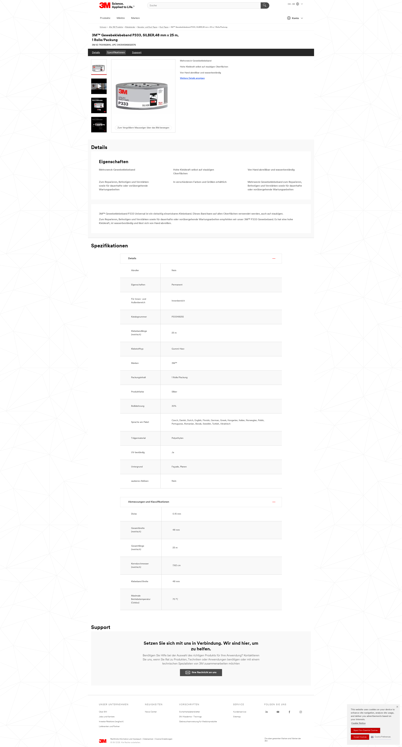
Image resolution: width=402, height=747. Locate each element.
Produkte (105, 18)
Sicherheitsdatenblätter (189, 712)
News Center (151, 712)
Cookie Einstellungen (163, 739)
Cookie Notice (358, 723)
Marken (135, 18)
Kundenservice (239, 712)
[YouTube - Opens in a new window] (278, 712)
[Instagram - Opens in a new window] (300, 712)
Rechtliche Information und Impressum (125, 739)
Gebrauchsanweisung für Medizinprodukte (198, 722)
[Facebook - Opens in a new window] (289, 712)
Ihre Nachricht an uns (204, 672)
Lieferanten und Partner (109, 726)
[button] (380, 737)
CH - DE (291, 4)
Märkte (121, 18)
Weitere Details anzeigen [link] (192, 78)
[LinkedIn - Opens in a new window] (266, 712)
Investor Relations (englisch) (111, 722)
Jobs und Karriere (106, 717)
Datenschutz (148, 739)
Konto (295, 18)
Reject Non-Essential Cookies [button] (365, 730)
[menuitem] (96, 52)
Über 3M (103, 712)
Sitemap (237, 717)
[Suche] (265, 5)
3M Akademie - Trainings (190, 717)
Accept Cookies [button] (360, 737)
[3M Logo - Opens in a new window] (117, 5)
